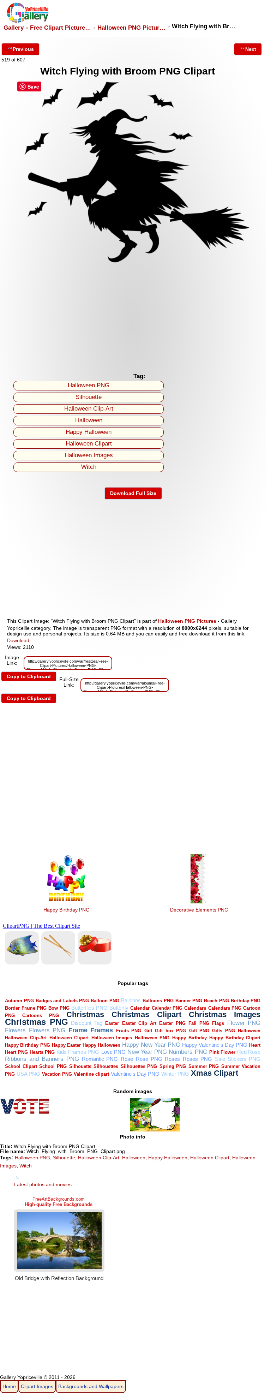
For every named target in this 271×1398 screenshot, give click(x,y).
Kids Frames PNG (77, 1052)
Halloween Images (89, 455)
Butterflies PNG (89, 1008)
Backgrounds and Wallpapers (91, 1386)
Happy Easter (66, 1045)
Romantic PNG (100, 1059)
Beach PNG (216, 1000)
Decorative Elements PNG (199, 910)
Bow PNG (58, 1008)
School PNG (53, 1066)
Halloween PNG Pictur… (131, 27)
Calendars (195, 1008)
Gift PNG (199, 1030)
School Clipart (21, 1066)
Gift (148, 1030)
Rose (127, 1059)
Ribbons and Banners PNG (42, 1059)
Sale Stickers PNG (238, 1059)
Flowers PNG (47, 1030)
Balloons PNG (158, 1000)
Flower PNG (244, 1023)
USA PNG (28, 1074)
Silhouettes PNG (139, 1066)
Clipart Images (37, 1386)
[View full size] (133, 262)
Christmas (85, 1014)
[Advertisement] (133, 316)
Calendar (140, 1008)
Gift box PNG (170, 1030)
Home (9, 1386)
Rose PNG (149, 1059)
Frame (78, 1030)
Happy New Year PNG (151, 1044)
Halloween (88, 420)
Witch (88, 467)
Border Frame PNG (26, 1008)
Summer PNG (203, 1066)
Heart (254, 1045)
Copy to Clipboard (29, 676)
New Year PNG (147, 1051)
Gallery (14, 27)
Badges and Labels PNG (62, 1000)
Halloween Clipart (89, 443)
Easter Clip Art (139, 1023)
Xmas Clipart (214, 1073)
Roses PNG (197, 1059)
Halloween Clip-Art (88, 408)
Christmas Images (225, 1014)
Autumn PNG (19, 1000)
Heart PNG (16, 1052)
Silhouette (89, 397)
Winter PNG (175, 1074)
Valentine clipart (91, 1074)
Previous (23, 49)
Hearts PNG (42, 1052)
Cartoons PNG (40, 1015)
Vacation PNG (57, 1074)
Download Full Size (133, 493)
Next (250, 49)
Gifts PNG (223, 1030)
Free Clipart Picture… (60, 27)
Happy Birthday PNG (66, 910)
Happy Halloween (89, 432)
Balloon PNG (105, 1000)
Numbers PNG (188, 1051)
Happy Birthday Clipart (234, 1037)
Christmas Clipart (146, 1014)
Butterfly (118, 1008)
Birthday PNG (245, 1000)
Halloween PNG (88, 385)
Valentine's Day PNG (135, 1074)
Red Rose (248, 1052)
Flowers (15, 1030)
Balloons (131, 1000)
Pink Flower (222, 1052)
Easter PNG (172, 1023)
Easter (112, 1023)
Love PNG (113, 1052)
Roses (172, 1059)
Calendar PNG (167, 1008)
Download (18, 640)
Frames (101, 1030)
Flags (218, 1023)
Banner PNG (188, 1000)
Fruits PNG (128, 1030)
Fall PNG (198, 1023)
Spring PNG (172, 1066)
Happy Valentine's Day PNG (214, 1045)
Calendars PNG (224, 1008)
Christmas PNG (36, 1022)
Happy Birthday (189, 1037)
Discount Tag (86, 1023)
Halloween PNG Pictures (187, 621)
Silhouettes (106, 1066)
